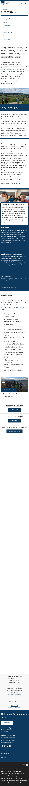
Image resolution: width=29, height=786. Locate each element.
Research (5, 36)
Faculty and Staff (8, 19)
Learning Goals (7, 29)
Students (3, 757)
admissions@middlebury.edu (8, 737)
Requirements (7, 25)
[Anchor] (21, 107)
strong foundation (8, 69)
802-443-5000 (4, 731)
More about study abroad (9, 287)
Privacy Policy (18, 783)
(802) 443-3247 (14, 705)
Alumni (3, 761)
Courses (5, 22)
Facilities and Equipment (11, 254)
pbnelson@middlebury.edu (14, 707)
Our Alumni (6, 39)
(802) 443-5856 (14, 692)
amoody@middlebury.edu (14, 694)
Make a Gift (7, 722)
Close (24, 765)
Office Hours (14, 410)
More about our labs (7, 269)
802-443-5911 (12, 740)
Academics (4, 9)
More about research (7, 247)
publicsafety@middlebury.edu (8, 742)
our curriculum (18, 183)
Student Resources (8, 32)
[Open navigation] (26, 3)
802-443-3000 (11, 735)
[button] (22, 3)
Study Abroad (6, 276)
